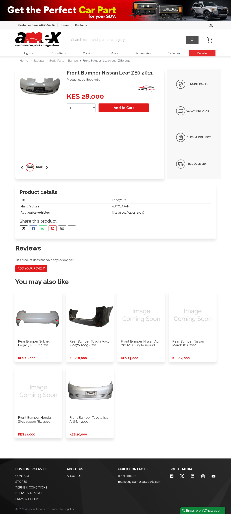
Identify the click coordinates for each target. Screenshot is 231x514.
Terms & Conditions (31, 487)
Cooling (88, 53)
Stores (65, 25)
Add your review (31, 268)
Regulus (69, 509)
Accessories (143, 53)
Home (24, 60)
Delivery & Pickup (29, 493)
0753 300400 (127, 476)
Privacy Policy (27, 499)
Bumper (73, 60)
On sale (202, 53)
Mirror (114, 53)
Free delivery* (197, 163)
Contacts (81, 25)
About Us (74, 476)
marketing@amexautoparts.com (139, 481)
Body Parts (59, 53)
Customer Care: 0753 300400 (36, 25)
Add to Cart (124, 108)
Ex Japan (174, 53)
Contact (22, 476)
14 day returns (197, 110)
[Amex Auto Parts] (38, 39)
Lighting (29, 53)
